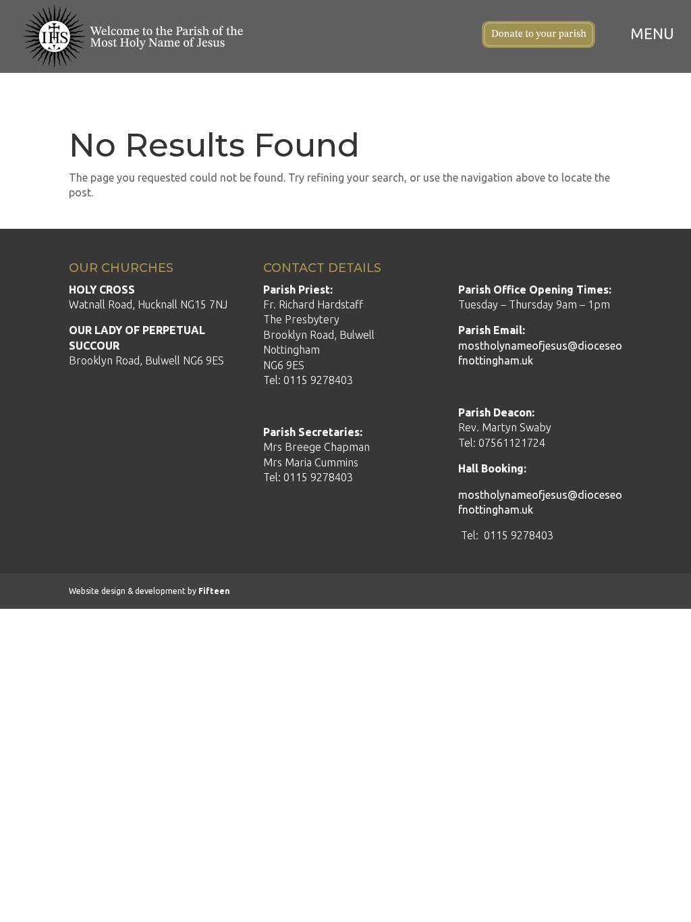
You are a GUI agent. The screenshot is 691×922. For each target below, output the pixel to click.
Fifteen (214, 591)
